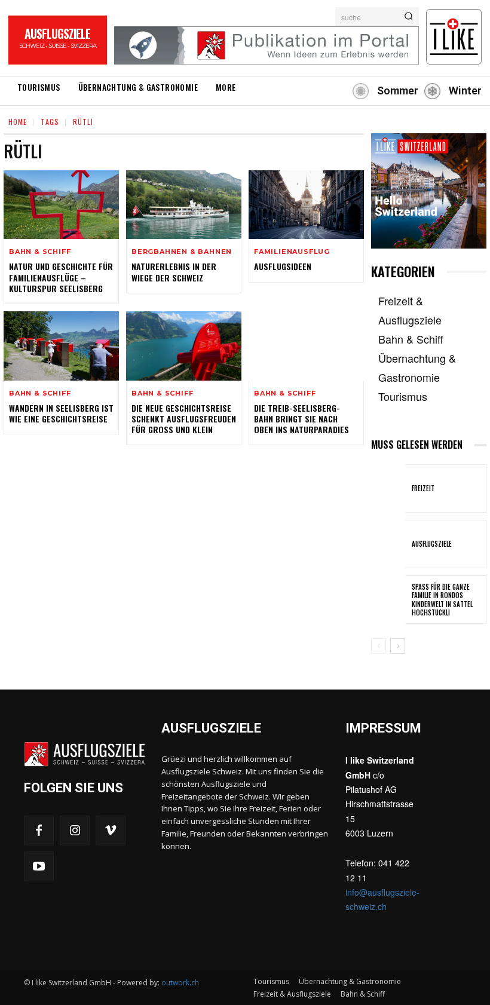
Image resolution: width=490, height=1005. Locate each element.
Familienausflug (292, 252)
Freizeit (423, 488)
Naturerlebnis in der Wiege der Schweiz (173, 271)
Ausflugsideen (282, 266)
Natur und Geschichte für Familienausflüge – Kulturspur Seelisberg (61, 277)
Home (17, 122)
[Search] (408, 16)
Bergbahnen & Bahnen (181, 252)
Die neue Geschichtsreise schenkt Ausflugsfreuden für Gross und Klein (183, 419)
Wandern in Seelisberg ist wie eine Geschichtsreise (61, 413)
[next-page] (397, 646)
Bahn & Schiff (40, 252)
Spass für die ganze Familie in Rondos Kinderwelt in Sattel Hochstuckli (442, 599)
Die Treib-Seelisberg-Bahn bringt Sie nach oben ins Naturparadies (301, 419)
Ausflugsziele (432, 544)
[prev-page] (378, 646)
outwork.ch (180, 983)
